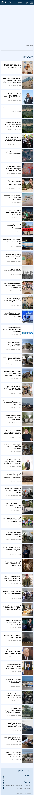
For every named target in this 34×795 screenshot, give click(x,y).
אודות (28, 787)
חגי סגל (19, 203)
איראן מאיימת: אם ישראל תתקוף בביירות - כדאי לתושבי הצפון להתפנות (12, 139)
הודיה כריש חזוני (17, 613)
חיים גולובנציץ (17, 657)
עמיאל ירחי (18, 437)
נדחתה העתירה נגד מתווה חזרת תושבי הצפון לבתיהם (12, 359)
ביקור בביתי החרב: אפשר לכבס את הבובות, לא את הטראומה (12, 447)
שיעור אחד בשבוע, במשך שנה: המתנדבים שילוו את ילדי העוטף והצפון (12, 66)
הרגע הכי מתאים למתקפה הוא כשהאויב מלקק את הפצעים (12, 593)
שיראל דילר (18, 232)
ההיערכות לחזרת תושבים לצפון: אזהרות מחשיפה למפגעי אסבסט (12, 417)
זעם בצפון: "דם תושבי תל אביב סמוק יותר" (12, 636)
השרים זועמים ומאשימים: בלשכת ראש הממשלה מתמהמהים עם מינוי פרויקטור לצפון (12, 667)
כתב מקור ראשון (17, 85)
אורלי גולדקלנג (17, 129)
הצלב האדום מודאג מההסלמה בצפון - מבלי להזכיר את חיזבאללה (13, 710)
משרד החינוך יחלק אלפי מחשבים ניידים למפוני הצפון (12, 740)
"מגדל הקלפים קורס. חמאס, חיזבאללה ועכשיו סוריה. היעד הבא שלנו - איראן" (12, 462)
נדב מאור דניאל (17, 71)
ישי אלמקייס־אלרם (16, 173)
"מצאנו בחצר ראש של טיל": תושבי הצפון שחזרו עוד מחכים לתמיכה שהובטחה (12, 301)
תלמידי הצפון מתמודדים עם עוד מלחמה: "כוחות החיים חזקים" (12, 212)
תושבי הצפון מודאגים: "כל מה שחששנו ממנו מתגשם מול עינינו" (12, 403)
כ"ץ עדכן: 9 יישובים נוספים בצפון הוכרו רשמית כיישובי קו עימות (12, 95)
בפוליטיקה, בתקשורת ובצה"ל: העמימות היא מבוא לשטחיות (13, 681)
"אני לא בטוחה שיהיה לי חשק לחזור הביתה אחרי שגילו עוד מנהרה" (13, 564)
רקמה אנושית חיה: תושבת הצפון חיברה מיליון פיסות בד (12, 241)
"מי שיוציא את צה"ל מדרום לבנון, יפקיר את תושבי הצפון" (12, 549)
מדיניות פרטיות (18, 787)
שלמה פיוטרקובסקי (16, 364)
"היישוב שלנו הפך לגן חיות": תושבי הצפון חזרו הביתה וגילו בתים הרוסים (12, 476)
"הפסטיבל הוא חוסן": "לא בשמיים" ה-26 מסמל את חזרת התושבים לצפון (12, 285)
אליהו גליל (18, 157)
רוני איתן (18, 598)
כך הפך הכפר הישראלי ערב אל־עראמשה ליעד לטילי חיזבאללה (13, 754)
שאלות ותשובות (10, 785)
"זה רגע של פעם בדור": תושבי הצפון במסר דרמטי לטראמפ (12, 227)
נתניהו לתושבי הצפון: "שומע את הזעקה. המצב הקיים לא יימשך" (13, 622)
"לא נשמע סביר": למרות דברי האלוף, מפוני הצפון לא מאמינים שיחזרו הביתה (12, 578)
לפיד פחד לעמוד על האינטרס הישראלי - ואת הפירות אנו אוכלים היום (13, 652)
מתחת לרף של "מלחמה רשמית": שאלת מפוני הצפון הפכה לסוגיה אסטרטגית (13, 696)
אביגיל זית (18, 217)
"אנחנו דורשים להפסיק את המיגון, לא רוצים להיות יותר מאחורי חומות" (12, 520)
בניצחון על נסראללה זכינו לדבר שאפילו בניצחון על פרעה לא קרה (12, 198)
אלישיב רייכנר (17, 525)
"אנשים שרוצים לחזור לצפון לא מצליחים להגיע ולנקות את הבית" (12, 388)
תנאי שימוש (19, 789)
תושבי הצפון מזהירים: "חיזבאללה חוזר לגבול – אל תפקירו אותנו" (13, 256)
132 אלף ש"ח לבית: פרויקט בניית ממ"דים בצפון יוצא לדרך (14, 344)
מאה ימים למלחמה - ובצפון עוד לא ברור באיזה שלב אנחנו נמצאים (12, 725)
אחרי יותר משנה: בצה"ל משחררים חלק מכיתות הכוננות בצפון (13, 491)
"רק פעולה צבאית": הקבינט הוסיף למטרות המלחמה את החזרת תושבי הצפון (12, 608)
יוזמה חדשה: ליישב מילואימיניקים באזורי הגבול (13, 534)
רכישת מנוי (27, 789)
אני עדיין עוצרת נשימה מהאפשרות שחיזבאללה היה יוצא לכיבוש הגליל (13, 124)
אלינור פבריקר (17, 291)
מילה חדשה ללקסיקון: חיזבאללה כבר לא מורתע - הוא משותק (12, 329)
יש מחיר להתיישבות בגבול (12, 108)
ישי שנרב (18, 686)
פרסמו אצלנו (19, 785)
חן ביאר (19, 701)
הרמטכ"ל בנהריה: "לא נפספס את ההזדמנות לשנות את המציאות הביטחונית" (13, 184)
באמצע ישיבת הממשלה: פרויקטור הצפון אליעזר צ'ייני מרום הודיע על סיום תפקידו (12, 433)
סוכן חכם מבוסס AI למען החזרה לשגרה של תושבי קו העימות (12, 315)
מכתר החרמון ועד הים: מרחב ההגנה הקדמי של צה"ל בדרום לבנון (13, 168)
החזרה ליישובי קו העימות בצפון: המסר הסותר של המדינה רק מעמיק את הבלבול (12, 374)
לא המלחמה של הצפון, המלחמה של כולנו (13, 153)
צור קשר (28, 785)
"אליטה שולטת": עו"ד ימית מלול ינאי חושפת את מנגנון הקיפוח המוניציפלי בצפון (12, 81)
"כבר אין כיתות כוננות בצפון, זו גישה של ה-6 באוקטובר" (13, 505)
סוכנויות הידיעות (17, 144)
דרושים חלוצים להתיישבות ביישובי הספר (12, 270)
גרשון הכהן (18, 111)
